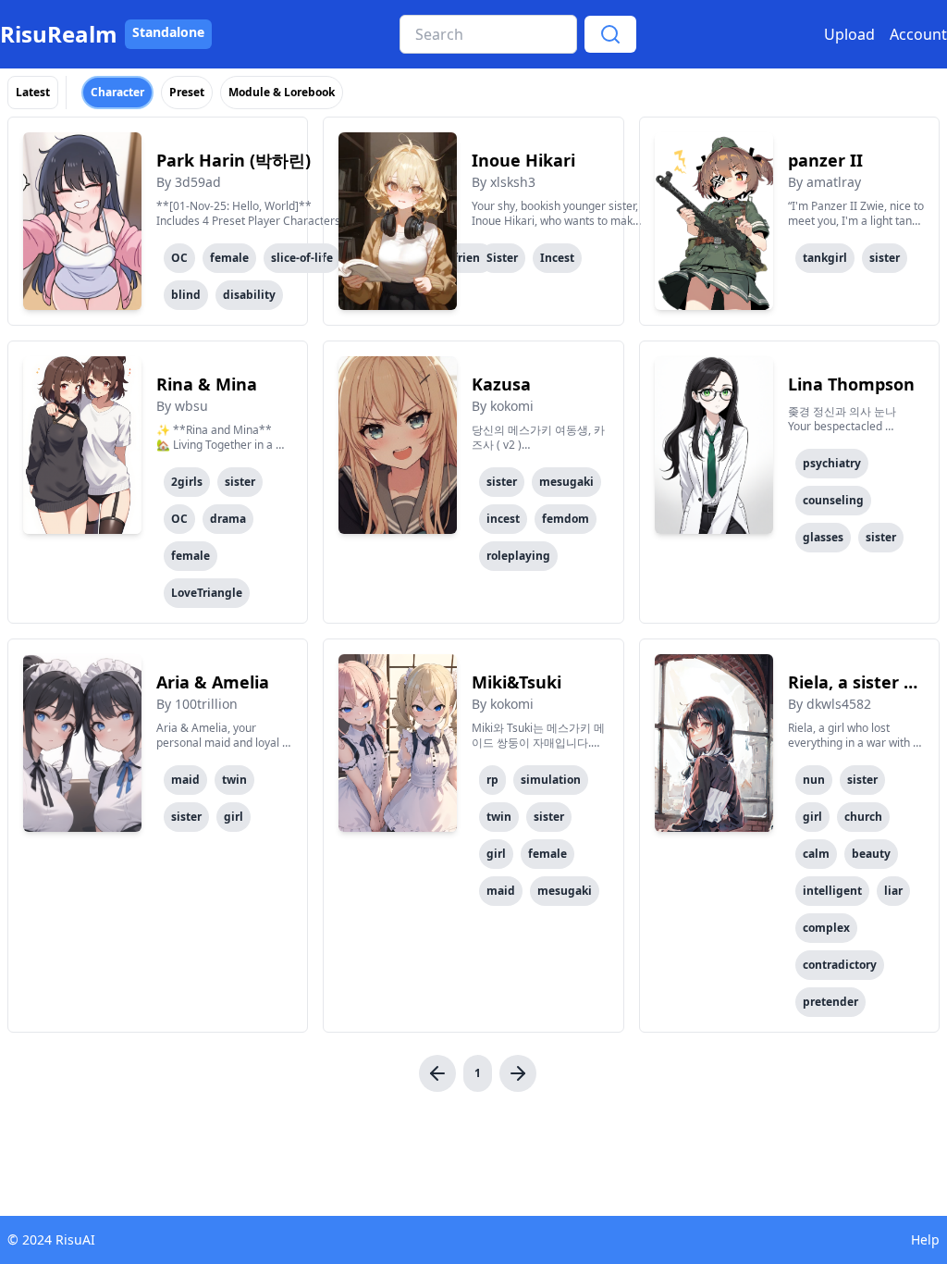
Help (925, 1239)
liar (893, 890)
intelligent (832, 890)
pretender (830, 1002)
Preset (186, 92)
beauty (871, 853)
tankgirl (825, 258)
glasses (823, 537)
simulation (551, 779)
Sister (502, 258)
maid (185, 779)
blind (186, 295)
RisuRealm (58, 34)
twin (234, 779)
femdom (565, 519)
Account (918, 34)
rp (492, 779)
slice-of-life (302, 258)
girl (233, 816)
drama (228, 519)
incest (503, 519)
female (229, 258)
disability (249, 295)
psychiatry (832, 463)
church (863, 816)
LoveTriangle (206, 593)
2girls (187, 481)
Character (117, 92)
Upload (849, 34)
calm (816, 853)
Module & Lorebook (281, 92)
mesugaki (566, 481)
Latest (33, 92)
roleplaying (518, 556)
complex (826, 928)
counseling (833, 500)
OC (179, 258)
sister (884, 258)
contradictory (840, 965)
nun (814, 779)
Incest (557, 258)
